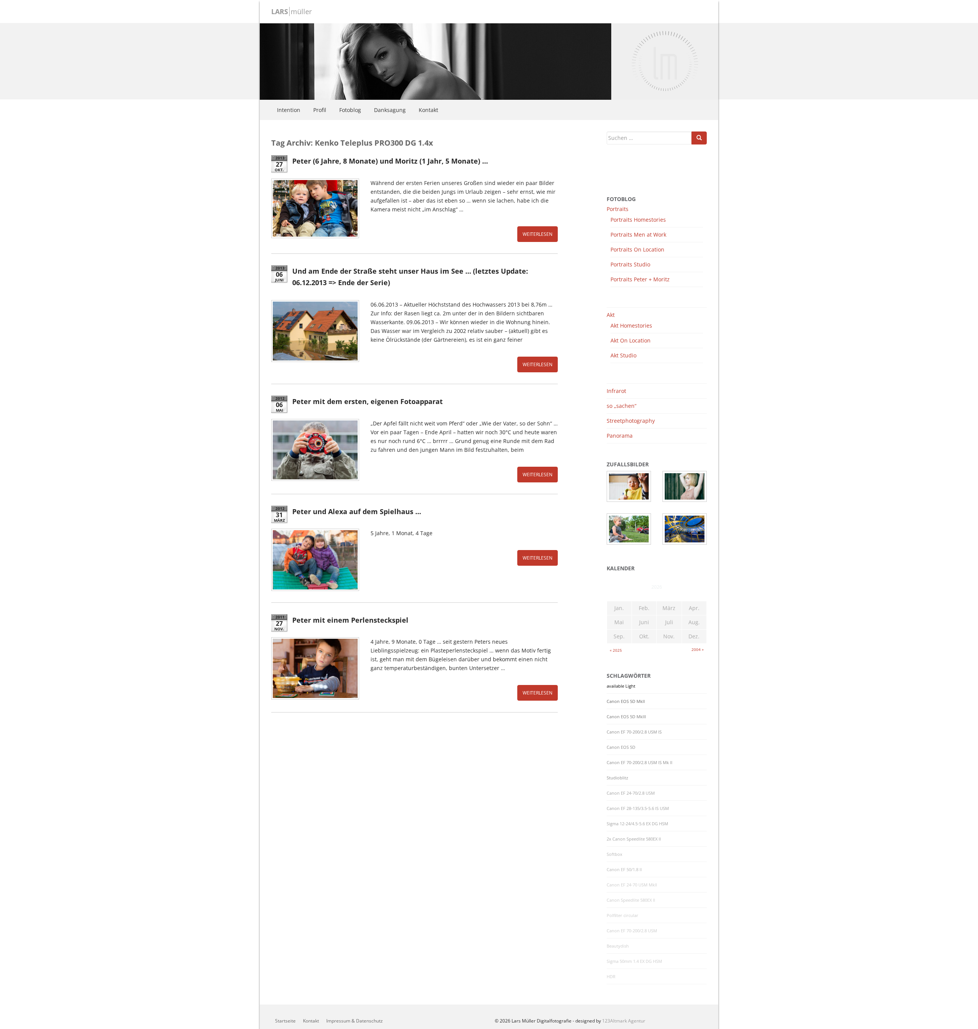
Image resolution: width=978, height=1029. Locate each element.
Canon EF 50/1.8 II (624, 869)
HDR (611, 976)
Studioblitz (617, 778)
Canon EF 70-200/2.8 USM (632, 930)
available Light (621, 686)
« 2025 (616, 650)
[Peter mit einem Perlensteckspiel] (315, 668)
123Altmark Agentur (623, 1021)
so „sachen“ (621, 405)
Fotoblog (350, 110)
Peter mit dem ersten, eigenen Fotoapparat (367, 401)
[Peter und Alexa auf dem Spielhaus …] (315, 560)
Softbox (614, 854)
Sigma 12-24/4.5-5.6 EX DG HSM (637, 823)
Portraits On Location (637, 249)
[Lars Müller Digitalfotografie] (435, 60)
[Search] (699, 137)
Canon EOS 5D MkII (626, 701)
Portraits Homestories (638, 219)
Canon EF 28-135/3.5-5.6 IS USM (638, 808)
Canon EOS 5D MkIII (626, 716)
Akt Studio (623, 355)
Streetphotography (631, 420)
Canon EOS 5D (621, 747)
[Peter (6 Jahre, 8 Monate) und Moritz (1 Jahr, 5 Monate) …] (315, 208)
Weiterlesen (537, 234)
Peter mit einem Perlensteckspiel (350, 620)
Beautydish (618, 946)
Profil (319, 110)
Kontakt (428, 110)
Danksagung (390, 110)
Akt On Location (630, 340)
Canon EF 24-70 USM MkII (632, 885)
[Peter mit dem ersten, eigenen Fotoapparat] (315, 450)
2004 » (697, 649)
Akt (611, 314)
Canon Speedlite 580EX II (631, 900)
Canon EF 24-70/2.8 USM (631, 793)
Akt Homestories (631, 325)
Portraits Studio (630, 264)
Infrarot (616, 390)
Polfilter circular (622, 915)
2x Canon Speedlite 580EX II (634, 839)
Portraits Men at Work (638, 234)
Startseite (285, 1021)
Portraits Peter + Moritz (640, 279)
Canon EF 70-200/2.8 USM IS (634, 732)
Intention (288, 110)
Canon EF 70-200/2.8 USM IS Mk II (639, 762)
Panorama (620, 435)
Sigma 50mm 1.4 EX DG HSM (634, 961)
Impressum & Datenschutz (354, 1021)
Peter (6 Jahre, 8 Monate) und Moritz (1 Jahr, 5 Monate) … (390, 161)
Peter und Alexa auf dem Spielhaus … (356, 511)
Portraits (617, 209)
